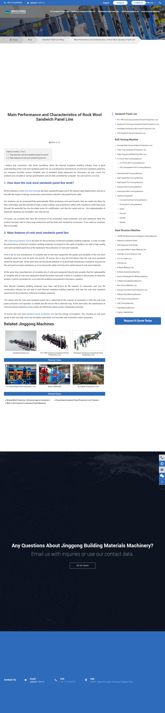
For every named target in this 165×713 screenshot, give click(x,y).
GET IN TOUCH (82, 565)
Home (15, 40)
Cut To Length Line (124, 258)
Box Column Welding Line (127, 285)
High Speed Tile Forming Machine (130, 182)
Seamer (123, 222)
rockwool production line (18, 241)
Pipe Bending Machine (125, 308)
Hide (22, 152)
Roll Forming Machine (130, 11)
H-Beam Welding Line (125, 267)
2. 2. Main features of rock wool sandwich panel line (26, 158)
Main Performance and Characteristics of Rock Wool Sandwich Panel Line (104, 40)
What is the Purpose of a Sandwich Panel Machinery (26, 403)
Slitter (122, 209)
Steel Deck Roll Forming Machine (129, 173)
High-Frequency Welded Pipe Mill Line (131, 154)
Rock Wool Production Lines (88, 387)
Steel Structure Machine (150, 11)
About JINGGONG (54, 387)
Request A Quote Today (138, 320)
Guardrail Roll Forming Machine (129, 187)
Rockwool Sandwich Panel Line (83, 11)
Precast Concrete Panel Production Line (132, 290)
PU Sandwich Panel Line (59, 11)
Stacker (123, 218)
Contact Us (138, 3)
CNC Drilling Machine (125, 303)
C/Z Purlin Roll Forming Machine (132, 163)
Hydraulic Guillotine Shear (127, 241)
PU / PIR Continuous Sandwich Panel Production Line (54, 354)
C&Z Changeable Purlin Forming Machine (135, 167)
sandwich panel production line (40, 314)
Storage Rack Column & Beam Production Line (134, 145)
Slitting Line (122, 263)
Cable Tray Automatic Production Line (131, 150)
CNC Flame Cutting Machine (128, 299)
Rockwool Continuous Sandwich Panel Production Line (88, 354)
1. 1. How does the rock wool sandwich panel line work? (27, 155)
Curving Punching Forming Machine (133, 200)
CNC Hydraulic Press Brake (127, 245)
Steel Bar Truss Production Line (129, 254)
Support (106, 3)
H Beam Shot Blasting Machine (129, 294)
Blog (30, 40)
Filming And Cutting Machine (131, 204)
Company (120, 3)
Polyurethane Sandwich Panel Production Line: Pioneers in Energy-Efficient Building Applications (78, 400)
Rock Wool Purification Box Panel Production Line (136, 129)
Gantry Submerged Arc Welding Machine (132, 276)
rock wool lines (30, 191)
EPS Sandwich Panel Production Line (131, 133)
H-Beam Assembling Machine (128, 272)
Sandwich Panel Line (21, 353)
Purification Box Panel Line (108, 11)
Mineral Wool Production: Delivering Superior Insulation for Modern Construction (29, 400)
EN (152, 3)
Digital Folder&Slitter (125, 312)
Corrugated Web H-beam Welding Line (131, 250)
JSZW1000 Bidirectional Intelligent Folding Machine (137, 236)
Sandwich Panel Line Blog (53, 40)
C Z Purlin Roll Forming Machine (129, 159)
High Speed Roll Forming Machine (130, 178)
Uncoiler (123, 213)
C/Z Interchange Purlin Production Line (21, 387)
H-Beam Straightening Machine (129, 281)
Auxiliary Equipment (125, 196)
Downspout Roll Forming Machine (130, 191)
